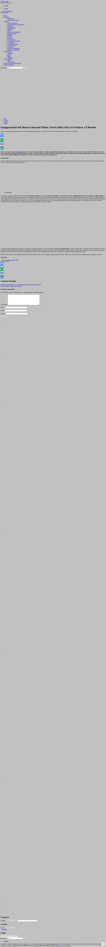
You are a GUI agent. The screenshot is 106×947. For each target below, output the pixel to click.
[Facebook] (53, 135)
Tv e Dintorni (10, 42)
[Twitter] (53, 137)
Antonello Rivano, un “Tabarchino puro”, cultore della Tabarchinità (21, 284)
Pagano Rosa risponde (13, 50)
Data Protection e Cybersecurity (15, 24)
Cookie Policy (14, 936)
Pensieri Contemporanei (13, 48)
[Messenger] (53, 142)
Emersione (10, 35)
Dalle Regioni (7, 51)
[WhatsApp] (53, 140)
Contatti (6, 5)
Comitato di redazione (13, 20)
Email (3, 310)
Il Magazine (10, 18)
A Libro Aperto (11, 45)
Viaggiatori (10, 29)
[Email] (53, 145)
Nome (3, 307)
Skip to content (5, 1)
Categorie (3, 920)
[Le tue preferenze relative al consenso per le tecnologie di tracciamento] (103, 944)
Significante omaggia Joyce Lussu (11, 286)
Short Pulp (10, 26)
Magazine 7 (59, 945)
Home (5, 15)
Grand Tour (10, 47)
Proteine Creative (11, 33)
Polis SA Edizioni (8, 65)
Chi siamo (6, 17)
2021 (5, 119)
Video (8, 60)
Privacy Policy (5, 936)
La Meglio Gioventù (12, 44)
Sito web (3, 313)
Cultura (6, 120)
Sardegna (9, 57)
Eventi (5, 121)
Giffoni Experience (12, 23)
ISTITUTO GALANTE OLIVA (12, 63)
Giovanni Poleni (19, 152)
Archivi (3, 928)
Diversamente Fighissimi (13, 32)
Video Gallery (11, 62)
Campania (10, 53)
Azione (9, 30)
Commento (4, 304)
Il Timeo (9, 36)
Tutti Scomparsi (11, 27)
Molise (9, 56)
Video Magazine (8, 59)
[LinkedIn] (53, 148)
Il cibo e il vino (11, 39)
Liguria (9, 54)
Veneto (6, 123)
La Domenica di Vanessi (13, 41)
